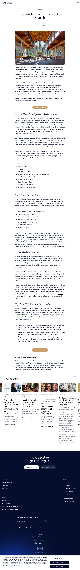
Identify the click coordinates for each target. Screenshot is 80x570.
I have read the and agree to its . (32, 527)
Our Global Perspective (70, 488)
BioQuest (50, 151)
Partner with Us (30, 467)
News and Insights (68, 501)
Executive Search (7, 482)
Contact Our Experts (40, 107)
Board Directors (6, 492)
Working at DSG (68, 492)
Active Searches (46, 467)
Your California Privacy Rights (10, 506)
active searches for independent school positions (34, 369)
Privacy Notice (6, 500)
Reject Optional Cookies (59, 562)
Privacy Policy (29, 527)
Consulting (5, 485)
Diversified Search (40, 87)
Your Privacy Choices (8, 509)
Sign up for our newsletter (27, 517)
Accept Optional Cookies (59, 566)
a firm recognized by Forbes (46, 332)
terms (43, 527)
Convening (5, 488)
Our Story (66, 482)
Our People (66, 485)
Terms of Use (6, 503)
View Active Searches (40, 350)
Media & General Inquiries (70, 495)
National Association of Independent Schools (46, 129)
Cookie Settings (59, 558)
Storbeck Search (20, 89)
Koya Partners (52, 87)
